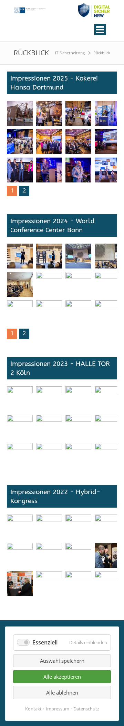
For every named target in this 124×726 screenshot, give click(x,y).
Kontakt (33, 709)
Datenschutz (86, 709)
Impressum (57, 709)
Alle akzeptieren (62, 676)
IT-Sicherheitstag (70, 52)
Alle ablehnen (62, 692)
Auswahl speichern (62, 660)
